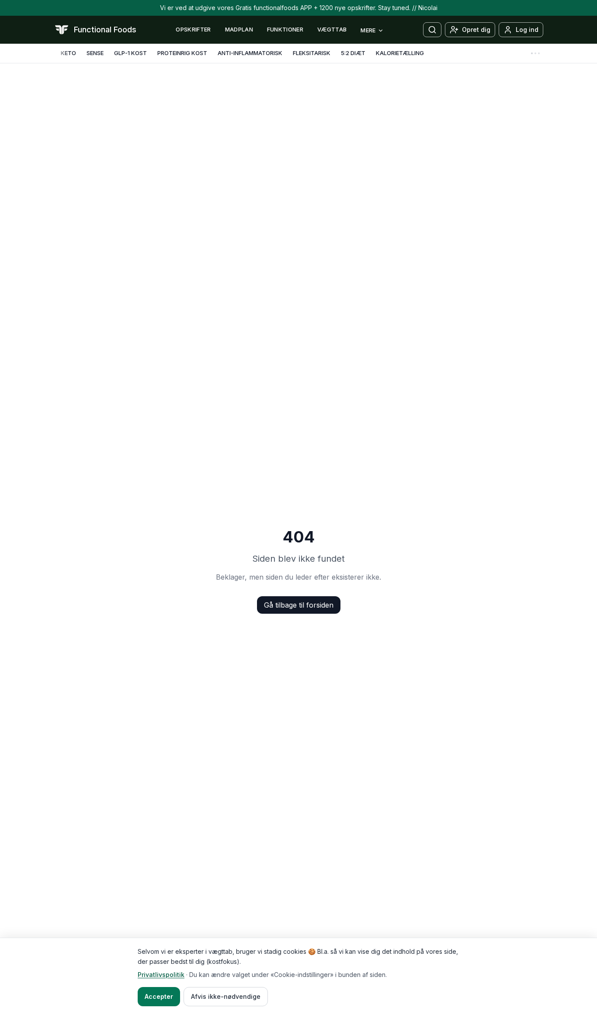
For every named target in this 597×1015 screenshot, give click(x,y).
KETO (68, 52)
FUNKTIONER (285, 29)
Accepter (159, 996)
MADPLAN (239, 29)
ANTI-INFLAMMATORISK (250, 52)
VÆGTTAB (332, 29)
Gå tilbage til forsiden (298, 605)
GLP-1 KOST (130, 52)
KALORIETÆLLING (400, 52)
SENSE (95, 52)
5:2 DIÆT (353, 52)
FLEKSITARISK (311, 52)
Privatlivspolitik (161, 974)
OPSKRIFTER (193, 29)
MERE (368, 30)
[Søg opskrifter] (432, 29)
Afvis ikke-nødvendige (225, 996)
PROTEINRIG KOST (182, 52)
